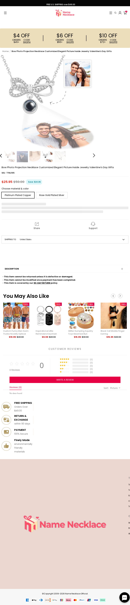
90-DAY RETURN (42, 283)
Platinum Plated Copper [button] (18, 195)
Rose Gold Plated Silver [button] (51, 195)
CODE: (27, 41)
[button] (5, 13)
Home (5, 51)
